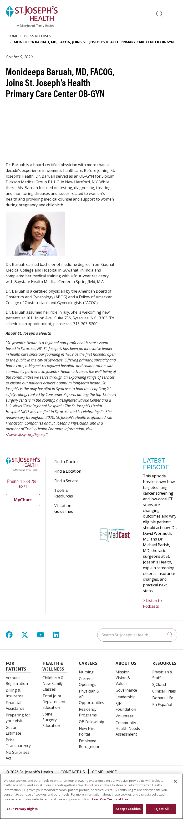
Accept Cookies (128, 809)
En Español (162, 704)
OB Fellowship (91, 721)
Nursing (86, 672)
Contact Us (73, 772)
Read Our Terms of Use (110, 799)
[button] (173, 12)
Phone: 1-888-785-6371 (23, 483)
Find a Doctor (66, 461)
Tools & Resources (63, 493)
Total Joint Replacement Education (54, 701)
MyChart (23, 499)
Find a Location (67, 471)
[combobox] (137, 635)
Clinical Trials (164, 691)
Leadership (126, 696)
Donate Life (162, 697)
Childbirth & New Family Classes (53, 683)
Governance (126, 690)
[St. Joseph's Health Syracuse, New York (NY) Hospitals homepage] (32, 26)
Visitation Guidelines (63, 508)
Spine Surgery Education (51, 719)
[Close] (175, 781)
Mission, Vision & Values (123, 677)
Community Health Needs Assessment (128, 728)
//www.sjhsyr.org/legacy (25, 434)
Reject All (161, 809)
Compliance (104, 772)
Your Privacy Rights (22, 809)
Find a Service (66, 480)
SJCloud (159, 684)
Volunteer (124, 716)
